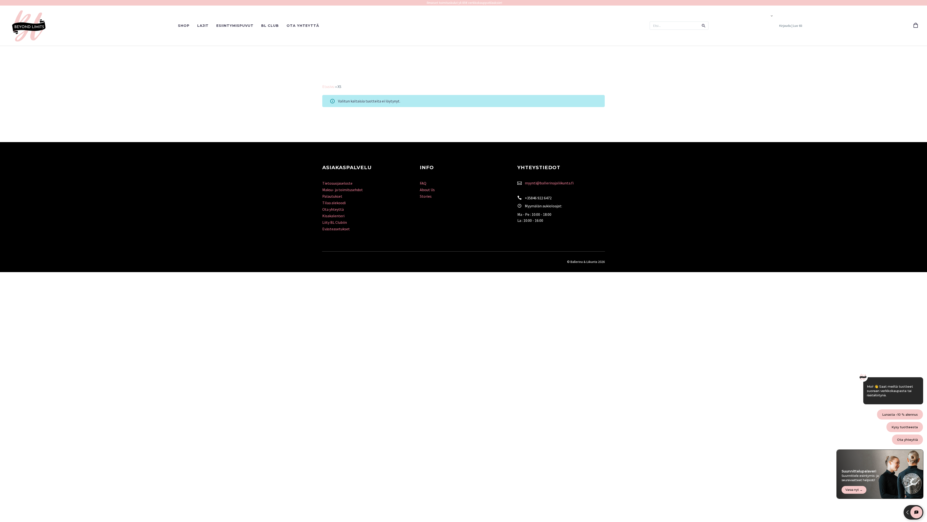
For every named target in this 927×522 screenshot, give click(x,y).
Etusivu (328, 86)
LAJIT (203, 25)
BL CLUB (270, 25)
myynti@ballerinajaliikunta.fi (549, 183)
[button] (703, 26)
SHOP (184, 25)
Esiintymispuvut (234, 25)
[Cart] (916, 26)
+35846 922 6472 (538, 198)
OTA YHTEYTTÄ (303, 25)
